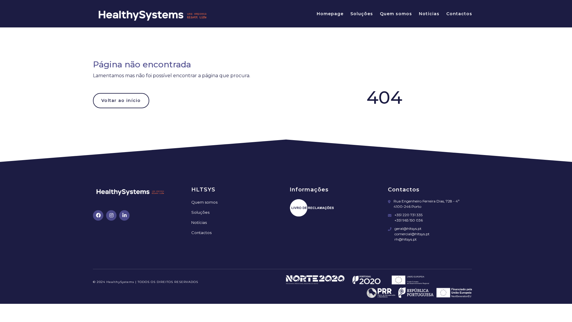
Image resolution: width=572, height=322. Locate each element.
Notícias (429, 13)
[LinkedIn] (124, 215)
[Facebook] (98, 215)
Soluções (361, 13)
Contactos (459, 13)
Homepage (330, 13)
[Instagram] (111, 215)
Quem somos (396, 13)
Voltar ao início (121, 100)
